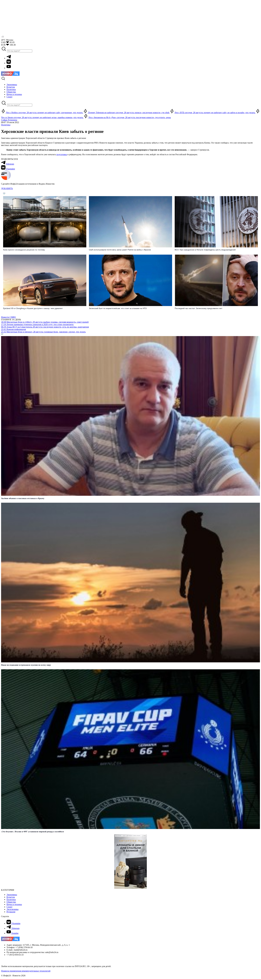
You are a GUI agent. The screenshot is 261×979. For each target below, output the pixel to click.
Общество (11, 902)
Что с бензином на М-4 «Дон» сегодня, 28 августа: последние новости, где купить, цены (129, 117)
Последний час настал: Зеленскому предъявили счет (198, 308)
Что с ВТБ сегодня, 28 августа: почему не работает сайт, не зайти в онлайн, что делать (215, 112)
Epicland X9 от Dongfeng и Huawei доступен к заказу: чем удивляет (33, 308)
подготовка (61, 154)
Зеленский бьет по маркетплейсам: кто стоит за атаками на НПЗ (118, 308)
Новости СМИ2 (8, 317)
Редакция (11, 912)
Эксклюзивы (12, 909)
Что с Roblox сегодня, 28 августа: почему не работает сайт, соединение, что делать (44, 112)
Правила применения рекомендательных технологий (25, 971)
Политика (5, 125)
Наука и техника (14, 904)
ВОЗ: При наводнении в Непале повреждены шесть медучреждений (205, 250)
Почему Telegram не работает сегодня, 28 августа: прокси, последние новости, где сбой (129, 112)
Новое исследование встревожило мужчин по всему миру (26, 665)
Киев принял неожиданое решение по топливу (24, 250)
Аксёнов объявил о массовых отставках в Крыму (22, 498)
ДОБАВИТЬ (7, 188)
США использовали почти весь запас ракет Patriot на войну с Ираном (120, 250)
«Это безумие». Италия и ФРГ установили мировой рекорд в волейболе (32, 832)
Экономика (12, 894)
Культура (11, 897)
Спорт (9, 907)
